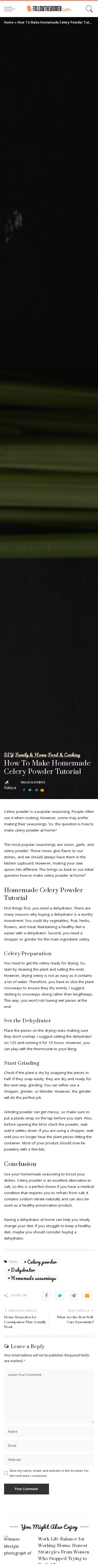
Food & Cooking (64, 755)
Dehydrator (23, 1269)
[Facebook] (24, 790)
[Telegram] (36, 790)
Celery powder (41, 1261)
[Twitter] (30, 790)
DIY (9, 755)
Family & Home (30, 755)
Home (9, 22)
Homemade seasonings (33, 1278)
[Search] (88, 9)
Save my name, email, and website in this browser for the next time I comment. (49, 1473)
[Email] (42, 790)
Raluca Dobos (33, 782)
